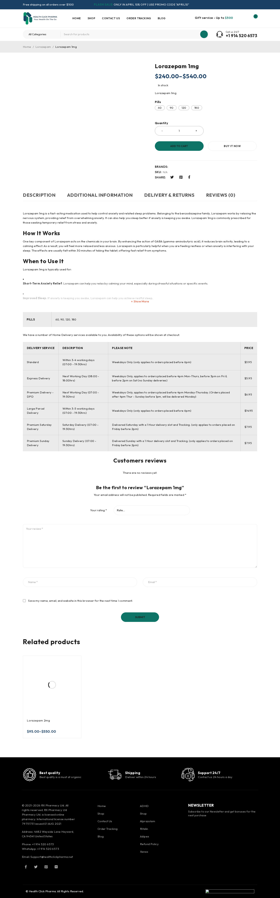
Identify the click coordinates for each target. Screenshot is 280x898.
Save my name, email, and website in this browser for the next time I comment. (80, 600)
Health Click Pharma (42, 891)
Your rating (98, 510)
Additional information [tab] (100, 195)
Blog (101, 836)
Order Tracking (108, 829)
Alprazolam (147, 821)
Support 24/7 (209, 773)
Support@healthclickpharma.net (51, 857)
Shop (101, 813)
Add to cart (179, 146)
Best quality (49, 773)
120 (184, 107)
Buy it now (232, 146)
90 (172, 107)
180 (196, 107)
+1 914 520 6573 (241, 35)
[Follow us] (36, 867)
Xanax (144, 851)
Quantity (161, 123)
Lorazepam (43, 47)
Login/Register (245, 18)
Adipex (144, 836)
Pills (158, 102)
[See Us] (46, 867)
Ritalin (144, 829)
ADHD (144, 806)
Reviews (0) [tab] (220, 195)
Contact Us (105, 821)
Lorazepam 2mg (38, 720)
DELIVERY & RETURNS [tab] (169, 195)
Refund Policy (149, 844)
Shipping (132, 773)
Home (27, 47)
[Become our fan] (26, 867)
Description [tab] (39, 195)
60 (160, 107)
